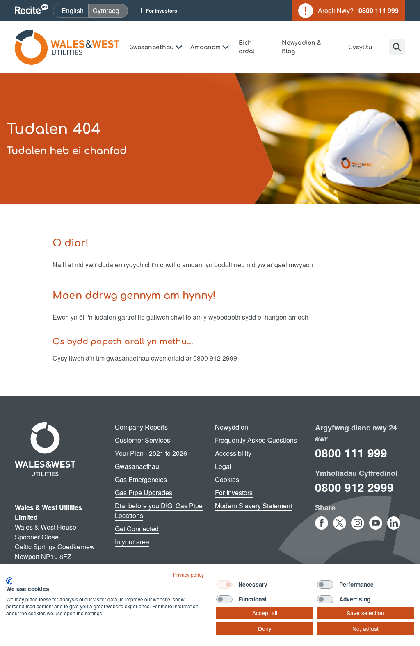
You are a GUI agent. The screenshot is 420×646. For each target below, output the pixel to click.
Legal (223, 466)
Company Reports (141, 427)
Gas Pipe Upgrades (143, 492)
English (74, 10)
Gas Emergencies (141, 479)
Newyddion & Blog (301, 47)
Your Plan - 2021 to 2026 (151, 453)
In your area (132, 541)
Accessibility (233, 453)
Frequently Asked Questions (256, 440)
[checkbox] (224, 584)
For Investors (161, 10)
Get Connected (137, 528)
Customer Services (142, 440)
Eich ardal (246, 47)
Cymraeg (110, 10)
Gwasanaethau (137, 466)
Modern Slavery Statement (253, 505)
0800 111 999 (351, 452)
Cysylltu (360, 47)
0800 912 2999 (354, 487)
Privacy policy (188, 574)
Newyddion (231, 427)
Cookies (227, 479)
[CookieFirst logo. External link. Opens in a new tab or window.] (9, 581)
